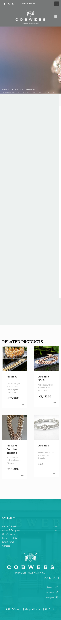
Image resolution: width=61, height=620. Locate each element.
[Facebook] (4, 3)
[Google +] (13, 3)
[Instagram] (9, 3)
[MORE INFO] (23, 404)
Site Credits (50, 609)
